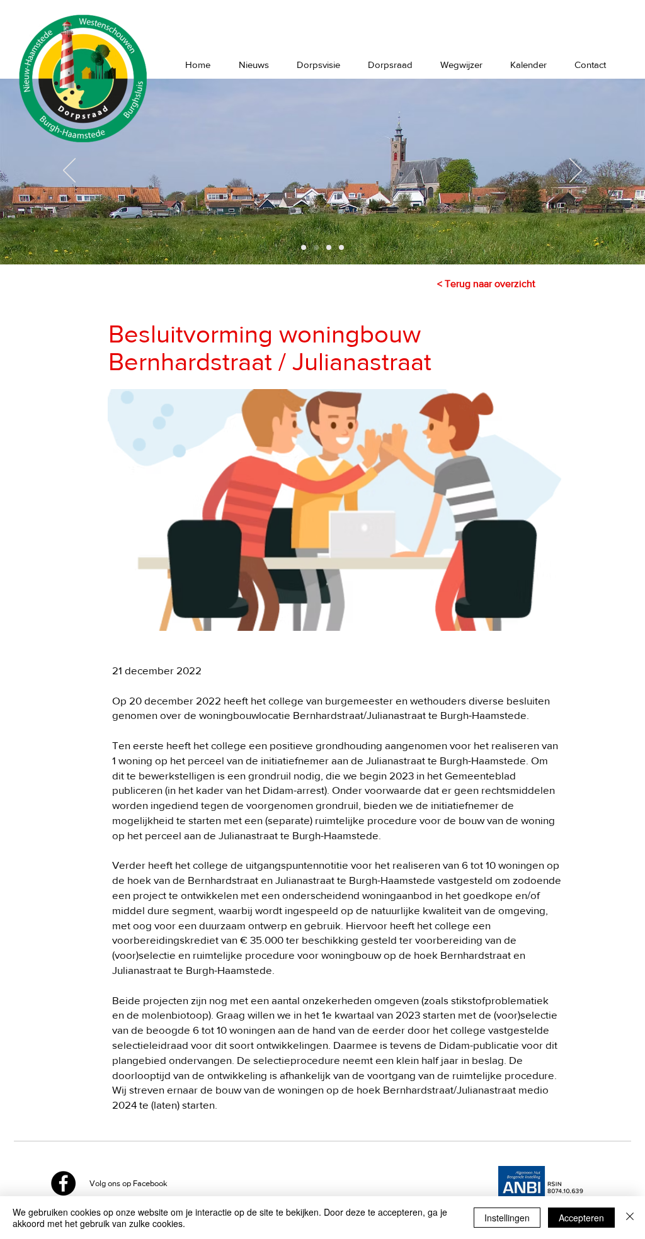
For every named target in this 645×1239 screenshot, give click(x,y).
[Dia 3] (328, 247)
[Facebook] (63, 1183)
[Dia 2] (316, 247)
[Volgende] (575, 171)
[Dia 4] (341, 247)
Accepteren (581, 1217)
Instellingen (507, 1217)
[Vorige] (69, 171)
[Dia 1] (303, 247)
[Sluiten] (629, 1217)
